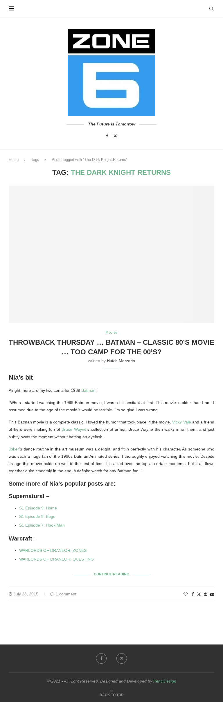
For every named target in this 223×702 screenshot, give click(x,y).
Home (14, 159)
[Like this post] (186, 594)
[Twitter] (115, 136)
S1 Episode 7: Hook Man (42, 525)
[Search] (211, 8)
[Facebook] (107, 136)
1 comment (66, 594)
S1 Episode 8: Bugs (37, 516)
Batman (88, 390)
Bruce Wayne (74, 429)
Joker (14, 449)
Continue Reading (111, 574)
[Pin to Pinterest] (205, 594)
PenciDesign (164, 681)
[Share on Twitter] (199, 594)
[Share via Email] (212, 594)
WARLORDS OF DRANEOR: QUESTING (56, 559)
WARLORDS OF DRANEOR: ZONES (53, 550)
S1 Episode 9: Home (38, 508)
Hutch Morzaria (121, 360)
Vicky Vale (181, 422)
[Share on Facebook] (193, 594)
